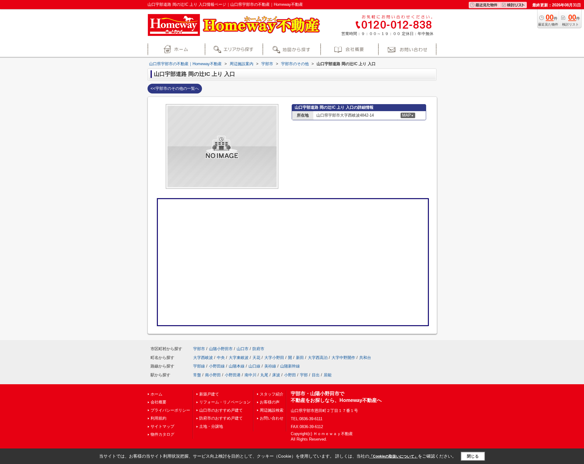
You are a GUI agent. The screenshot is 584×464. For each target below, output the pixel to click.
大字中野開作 (343, 357)
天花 (256, 357)
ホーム (156, 394)
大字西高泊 (318, 357)
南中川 (250, 375)
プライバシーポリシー (170, 410)
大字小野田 (274, 357)
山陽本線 (237, 366)
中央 (221, 357)
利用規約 (158, 418)
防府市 (258, 348)
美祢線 (270, 366)
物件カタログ (162, 434)
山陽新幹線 (290, 366)
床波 (276, 375)
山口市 (243, 348)
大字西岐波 (203, 357)
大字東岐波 (239, 357)
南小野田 (213, 375)
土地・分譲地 (211, 426)
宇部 (304, 375)
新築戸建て (209, 394)
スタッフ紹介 (271, 394)
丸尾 (264, 375)
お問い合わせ (271, 418)
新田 (300, 357)
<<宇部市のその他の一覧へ (175, 88)
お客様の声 (270, 402)
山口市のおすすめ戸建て (221, 410)
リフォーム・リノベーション (225, 402)
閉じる (473, 456)
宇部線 (199, 366)
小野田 (290, 375)
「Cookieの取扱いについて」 (393, 456)
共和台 (365, 357)
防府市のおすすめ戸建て (221, 418)
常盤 (197, 375)
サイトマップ (162, 426)
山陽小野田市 (221, 348)
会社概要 (158, 402)
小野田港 (233, 375)
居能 (328, 375)
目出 (316, 375)
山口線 (254, 366)
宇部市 (199, 348)
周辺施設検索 (271, 410)
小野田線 (217, 366)
